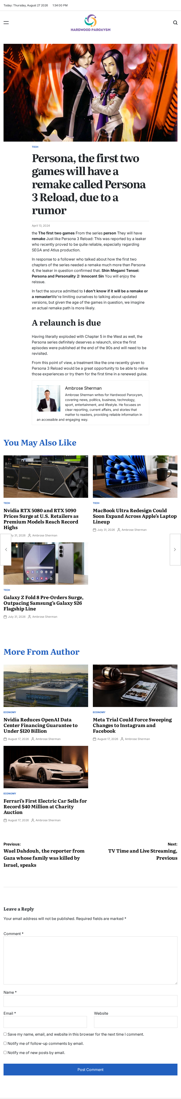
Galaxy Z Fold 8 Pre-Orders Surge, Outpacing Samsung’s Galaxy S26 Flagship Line (44, 602)
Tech (35, 146)
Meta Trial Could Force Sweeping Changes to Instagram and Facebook (132, 725)
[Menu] (6, 23)
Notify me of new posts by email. (36, 1052)
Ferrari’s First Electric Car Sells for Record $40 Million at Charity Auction (45, 806)
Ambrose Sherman (44, 535)
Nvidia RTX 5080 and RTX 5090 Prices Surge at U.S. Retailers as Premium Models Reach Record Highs (41, 519)
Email (10, 1013)
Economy (10, 712)
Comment (14, 933)
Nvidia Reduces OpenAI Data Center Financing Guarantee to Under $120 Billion (41, 725)
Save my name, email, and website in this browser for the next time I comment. (76, 1034)
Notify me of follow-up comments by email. (46, 1043)
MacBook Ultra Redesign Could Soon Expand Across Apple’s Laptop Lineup (135, 516)
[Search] (175, 23)
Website (101, 1013)
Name (10, 992)
